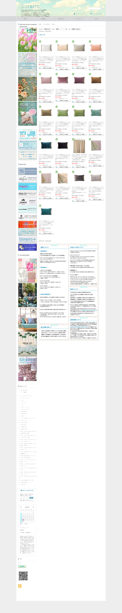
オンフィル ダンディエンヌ (26, 395)
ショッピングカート (98, 13)
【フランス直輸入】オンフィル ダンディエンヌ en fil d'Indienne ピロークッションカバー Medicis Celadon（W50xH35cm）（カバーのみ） (96, 124)
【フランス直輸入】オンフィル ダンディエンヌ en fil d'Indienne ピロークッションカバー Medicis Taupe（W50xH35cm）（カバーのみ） (96, 92)
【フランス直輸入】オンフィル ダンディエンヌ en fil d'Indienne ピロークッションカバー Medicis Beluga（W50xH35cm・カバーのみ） (62, 157)
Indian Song (23, 424)
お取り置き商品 (24, 482)
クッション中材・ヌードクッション (28, 418)
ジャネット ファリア (25, 407)
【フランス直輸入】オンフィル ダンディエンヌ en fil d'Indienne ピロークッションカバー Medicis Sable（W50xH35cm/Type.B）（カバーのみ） (62, 59)
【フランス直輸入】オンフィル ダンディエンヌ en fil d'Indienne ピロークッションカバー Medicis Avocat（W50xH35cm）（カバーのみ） (79, 124)
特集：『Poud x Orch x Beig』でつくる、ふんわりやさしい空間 (27, 436)
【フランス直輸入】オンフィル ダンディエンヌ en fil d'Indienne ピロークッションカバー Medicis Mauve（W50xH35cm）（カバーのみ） (46, 92)
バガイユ (22, 400)
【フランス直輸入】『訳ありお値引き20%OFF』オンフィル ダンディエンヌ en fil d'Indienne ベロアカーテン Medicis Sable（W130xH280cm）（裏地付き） (79, 157)
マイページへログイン (81, 13)
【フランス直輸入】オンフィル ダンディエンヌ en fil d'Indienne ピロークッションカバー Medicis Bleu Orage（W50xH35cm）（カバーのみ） (46, 157)
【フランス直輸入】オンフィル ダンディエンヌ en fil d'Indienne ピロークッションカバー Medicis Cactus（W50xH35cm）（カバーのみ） (62, 124)
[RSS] (19, 586)
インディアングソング (25, 398)
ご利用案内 (43, 18)
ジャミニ (22, 404)
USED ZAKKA (24, 413)
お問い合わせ (61, 18)
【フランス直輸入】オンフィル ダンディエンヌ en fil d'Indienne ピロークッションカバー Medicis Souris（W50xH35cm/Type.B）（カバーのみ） (96, 190)
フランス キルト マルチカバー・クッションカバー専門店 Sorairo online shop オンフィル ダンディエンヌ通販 (34, 10)
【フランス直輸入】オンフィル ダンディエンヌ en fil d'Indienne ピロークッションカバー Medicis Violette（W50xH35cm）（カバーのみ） (79, 92)
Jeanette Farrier (24, 429)
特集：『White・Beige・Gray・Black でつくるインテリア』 (27, 473)
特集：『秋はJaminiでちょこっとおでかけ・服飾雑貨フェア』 (28, 452)
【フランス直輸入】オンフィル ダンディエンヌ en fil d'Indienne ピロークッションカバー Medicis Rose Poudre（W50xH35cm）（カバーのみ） (96, 59)
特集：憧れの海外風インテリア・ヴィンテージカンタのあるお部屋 (28, 456)
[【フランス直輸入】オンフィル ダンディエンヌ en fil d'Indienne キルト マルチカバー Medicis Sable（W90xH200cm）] (62, 184)
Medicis (25, 392)
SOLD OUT (23, 484)
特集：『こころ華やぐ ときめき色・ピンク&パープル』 (27, 464)
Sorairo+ (22, 415)
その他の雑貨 (23, 411)
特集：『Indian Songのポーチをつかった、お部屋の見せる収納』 (28, 432)
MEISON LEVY (24, 426)
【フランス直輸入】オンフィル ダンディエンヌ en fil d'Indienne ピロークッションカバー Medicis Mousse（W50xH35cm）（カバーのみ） (46, 124)
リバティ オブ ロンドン (25, 409)
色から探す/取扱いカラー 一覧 (27, 480)
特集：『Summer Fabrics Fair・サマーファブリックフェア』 (27, 448)
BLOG (96, 18)
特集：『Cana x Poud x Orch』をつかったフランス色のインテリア (27, 440)
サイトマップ (79, 18)
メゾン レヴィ (23, 402)
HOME (25, 18)
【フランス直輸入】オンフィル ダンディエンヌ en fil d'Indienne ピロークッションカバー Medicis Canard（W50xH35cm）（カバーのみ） (46, 223)
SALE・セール (24, 420)
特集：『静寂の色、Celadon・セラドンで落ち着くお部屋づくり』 (28, 444)
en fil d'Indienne (46, 24)
